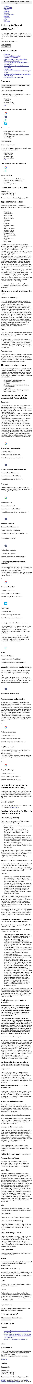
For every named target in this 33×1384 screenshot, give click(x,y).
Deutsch (6, 13)
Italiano (6, 6)
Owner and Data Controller (12, 56)
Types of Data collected (11, 57)
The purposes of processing (12, 61)
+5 (5, 159)
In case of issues (16, 1318)
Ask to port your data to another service (15, 1339)
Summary (7, 54)
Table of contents (6, 44)
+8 (5, 105)
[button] (16, 2)
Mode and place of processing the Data (15, 59)
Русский (7, 17)
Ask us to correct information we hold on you (17, 1334)
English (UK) (8, 8)
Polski (6, 19)
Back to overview (6, 46)
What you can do (5, 1318)
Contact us (4, 1359)
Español (6, 16)
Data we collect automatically (9, 85)
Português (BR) (8, 14)
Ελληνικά (7, 21)
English (6, 9)
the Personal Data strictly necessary (14, 1380)
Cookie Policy (8, 69)
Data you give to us (24, 85)
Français (6, 11)
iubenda (3, 1380)
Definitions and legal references (13, 77)
